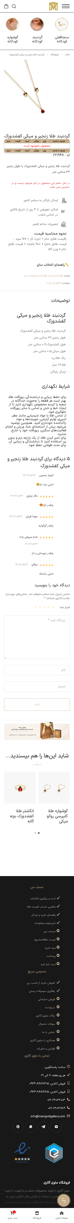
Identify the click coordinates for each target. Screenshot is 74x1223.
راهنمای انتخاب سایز (51, 264)
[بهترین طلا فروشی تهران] (22, 1152)
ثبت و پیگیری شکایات (43, 898)
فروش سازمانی (47, 999)
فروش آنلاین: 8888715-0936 (48, 1092)
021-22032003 (57, 1100)
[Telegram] (43, 1126)
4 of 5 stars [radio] (40, 607)
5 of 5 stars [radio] (36, 607)
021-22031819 (57, 1108)
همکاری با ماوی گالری (43, 1040)
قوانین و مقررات (47, 1049)
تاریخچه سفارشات (45, 923)
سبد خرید (50, 948)
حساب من (49, 931)
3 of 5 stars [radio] (45, 607)
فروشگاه (55, 55)
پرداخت (51, 956)
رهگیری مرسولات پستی (43, 991)
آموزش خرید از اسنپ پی (42, 983)
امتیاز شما (65, 607)
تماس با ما (49, 1032)
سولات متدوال (47, 1024)
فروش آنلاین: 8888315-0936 (48, 1084)
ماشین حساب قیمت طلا (42, 907)
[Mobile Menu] (66, 6)
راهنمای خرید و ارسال (44, 915)
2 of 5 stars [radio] (49, 607)
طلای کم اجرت (53, 283)
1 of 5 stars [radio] (53, 607)
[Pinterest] (18, 1126)
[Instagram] (56, 1126)
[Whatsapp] (30, 1126)
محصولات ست (31, 276)
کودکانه (59, 276)
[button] (38, 833)
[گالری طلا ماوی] (53, 6)
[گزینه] (58, 931)
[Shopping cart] (6, 7)
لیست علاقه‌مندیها (45, 940)
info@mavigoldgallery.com (49, 1116)
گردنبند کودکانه (47, 276)
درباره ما (51, 1007)
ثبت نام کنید (48, 964)
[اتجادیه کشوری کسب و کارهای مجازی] (54, 1152)
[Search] (14, 6)
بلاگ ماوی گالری (46, 1016)
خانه (67, 55)
